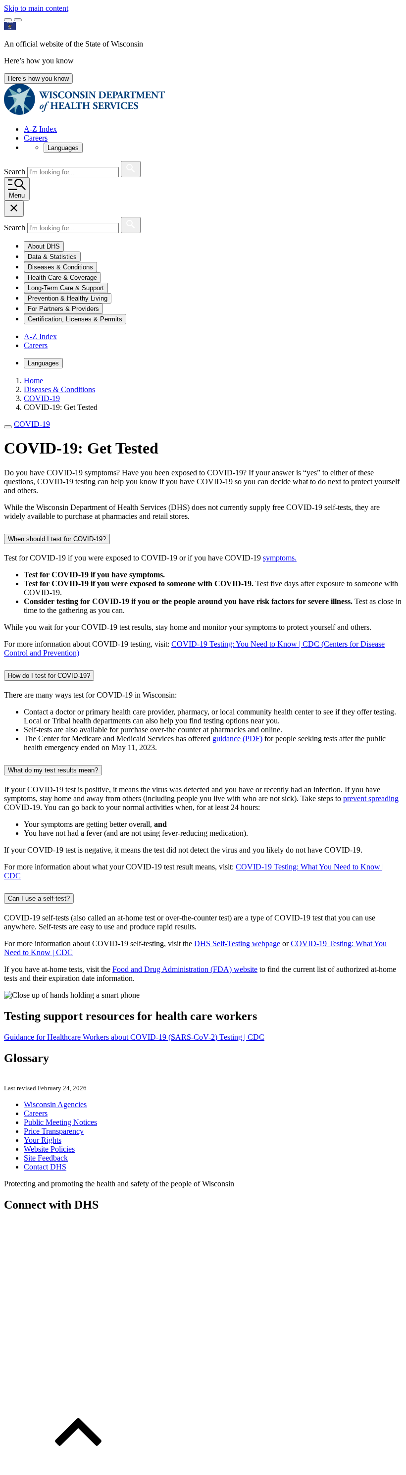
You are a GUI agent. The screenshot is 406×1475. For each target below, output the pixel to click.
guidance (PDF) (237, 738)
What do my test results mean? (53, 770)
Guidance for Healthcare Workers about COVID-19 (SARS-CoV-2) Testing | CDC (134, 1037)
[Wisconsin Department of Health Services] (84, 112)
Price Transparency (54, 1131)
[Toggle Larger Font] (8, 19)
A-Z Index (40, 129)
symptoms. (280, 558)
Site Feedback (46, 1158)
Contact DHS (45, 1167)
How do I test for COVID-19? (49, 675)
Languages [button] (63, 148)
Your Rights (42, 1140)
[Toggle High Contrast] (18, 19)
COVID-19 (32, 424)
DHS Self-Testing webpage (237, 943)
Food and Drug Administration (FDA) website (184, 969)
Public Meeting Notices (60, 1122)
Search (15, 171)
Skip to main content (36, 8)
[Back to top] (78, 1466)
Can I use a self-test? (39, 898)
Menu (17, 195)
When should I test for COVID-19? (57, 539)
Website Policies (49, 1149)
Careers (36, 138)
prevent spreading (371, 798)
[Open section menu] (8, 426)
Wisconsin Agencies (55, 1104)
